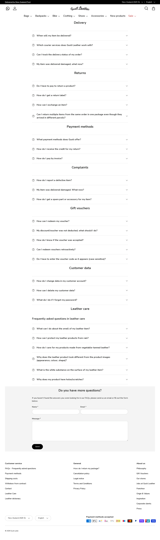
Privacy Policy (79, 488)
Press (139, 508)
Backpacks (40, 16)
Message (35, 418)
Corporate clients (143, 503)
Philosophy (141, 468)
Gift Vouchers (142, 473)
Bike (54, 16)
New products (117, 16)
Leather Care (10, 493)
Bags (26, 16)
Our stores (141, 478)
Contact (8, 488)
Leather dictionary (12, 498)
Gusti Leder (14, 531)
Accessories (97, 16)
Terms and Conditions (82, 483)
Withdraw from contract (15, 483)
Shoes (81, 16)
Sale (130, 16)
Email (82, 407)
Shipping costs (11, 478)
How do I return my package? (86, 468)
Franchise (140, 488)
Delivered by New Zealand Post (18, 2)
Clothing (67, 16)
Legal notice (78, 478)
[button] (7, 8)
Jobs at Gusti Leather (145, 483)
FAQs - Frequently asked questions (20, 468)
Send (37, 446)
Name (34, 407)
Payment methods (13, 473)
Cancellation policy (81, 473)
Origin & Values (143, 493)
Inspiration (140, 498)
